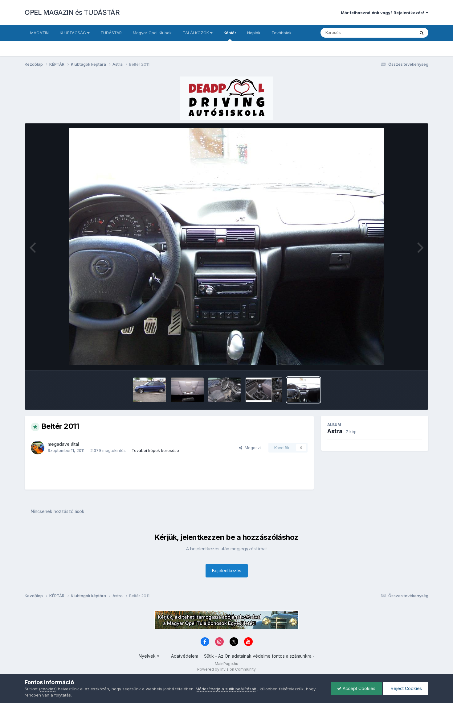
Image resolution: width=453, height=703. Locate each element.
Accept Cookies (358, 688)
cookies (47, 688)
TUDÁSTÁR (111, 32)
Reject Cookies (406, 688)
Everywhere (395, 32)
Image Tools (402, 359)
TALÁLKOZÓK (196, 32)
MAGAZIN (39, 32)
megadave (59, 444)
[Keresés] (421, 33)
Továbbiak (281, 32)
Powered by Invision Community (226, 669)
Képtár (229, 32)
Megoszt (251, 447)
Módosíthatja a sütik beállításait (226, 688)
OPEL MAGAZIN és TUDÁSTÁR (72, 12)
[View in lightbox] (226, 246)
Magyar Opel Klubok (152, 32)
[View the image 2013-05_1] (149, 390)
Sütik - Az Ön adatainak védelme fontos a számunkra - (259, 656)
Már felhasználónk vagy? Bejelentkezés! (383, 12)
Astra (334, 431)
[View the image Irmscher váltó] (264, 390)
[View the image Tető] (187, 390)
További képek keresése (155, 450)
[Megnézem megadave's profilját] (37, 447)
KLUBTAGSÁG (73, 32)
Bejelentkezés (226, 570)
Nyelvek (148, 656)
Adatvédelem (184, 656)
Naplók (253, 32)
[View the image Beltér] (224, 390)
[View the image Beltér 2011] (303, 390)
